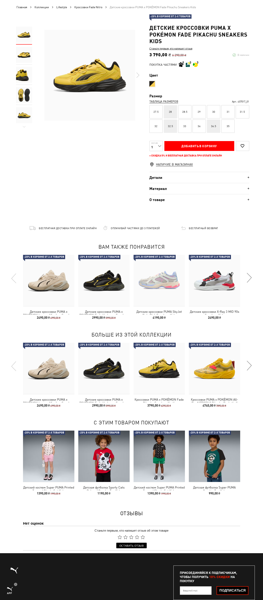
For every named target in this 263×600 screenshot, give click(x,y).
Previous (14, 278)
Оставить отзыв (131, 545)
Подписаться (232, 590)
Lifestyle (61, 7)
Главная (21, 7)
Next (137, 75)
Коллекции (42, 7)
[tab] (199, 177)
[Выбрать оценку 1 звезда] (119, 537)
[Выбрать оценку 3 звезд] (131, 537)
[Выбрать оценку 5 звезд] (142, 537)
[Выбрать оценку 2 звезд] (125, 537)
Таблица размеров (163, 101)
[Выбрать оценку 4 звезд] (137, 537)
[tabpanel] (89, 75)
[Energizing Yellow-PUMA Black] (152, 84)
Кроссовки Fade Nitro (88, 7)
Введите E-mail (190, 590)
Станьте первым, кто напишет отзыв (170, 48)
